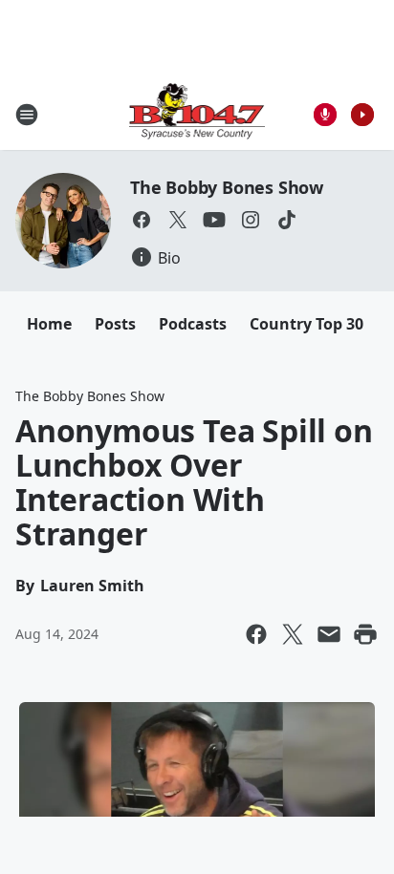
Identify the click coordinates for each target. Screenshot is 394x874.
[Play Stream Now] (362, 114)
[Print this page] (365, 634)
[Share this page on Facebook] (256, 634)
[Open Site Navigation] (26, 114)
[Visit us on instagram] (250, 219)
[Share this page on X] (292, 634)
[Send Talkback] (325, 114)
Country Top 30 (306, 323)
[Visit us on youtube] (214, 219)
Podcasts (193, 323)
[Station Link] (197, 114)
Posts (115, 323)
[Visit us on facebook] (141, 219)
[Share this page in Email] (329, 634)
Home (49, 323)
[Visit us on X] (177, 219)
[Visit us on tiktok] (286, 219)
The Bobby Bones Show (226, 187)
